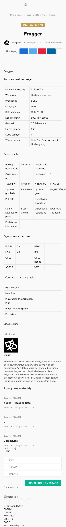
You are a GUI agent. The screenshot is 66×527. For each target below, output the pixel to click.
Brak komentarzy (54, 42)
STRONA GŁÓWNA (13, 506)
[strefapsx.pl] (33, 5)
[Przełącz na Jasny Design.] (61, 5)
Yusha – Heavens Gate (17, 402)
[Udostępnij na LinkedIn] (51, 51)
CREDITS (8, 519)
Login (7, 451)
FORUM (8, 509)
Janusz (19, 42)
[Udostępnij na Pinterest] (42, 51)
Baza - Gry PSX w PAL (33, 25)
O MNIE (8, 512)
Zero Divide (11, 440)
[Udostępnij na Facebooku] (23, 51)
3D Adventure (11, 323)
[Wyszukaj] (56, 5)
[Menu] (5, 5)
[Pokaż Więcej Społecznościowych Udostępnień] (59, 51)
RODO (7, 522)
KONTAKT (9, 515)
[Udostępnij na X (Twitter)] (33, 51)
